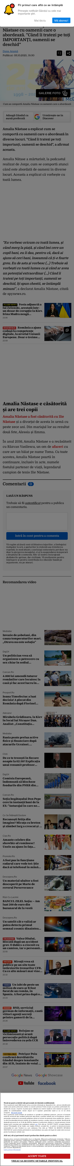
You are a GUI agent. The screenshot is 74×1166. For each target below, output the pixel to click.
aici (36, 1124)
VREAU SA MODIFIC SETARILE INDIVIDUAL (37, 1161)
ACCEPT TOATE (37, 1156)
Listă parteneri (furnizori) (12, 1150)
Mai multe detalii (16, 1113)
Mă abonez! (61, 20)
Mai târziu (40, 20)
